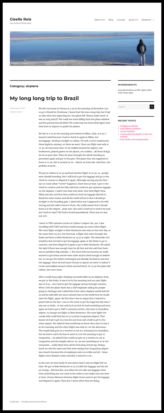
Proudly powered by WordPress (34, 402)
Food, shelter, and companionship (134, 139)
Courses (121, 20)
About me (99, 20)
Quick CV (133, 20)
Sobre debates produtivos (130, 129)
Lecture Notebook (127, 131)
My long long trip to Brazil (44, 98)
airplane (13, 112)
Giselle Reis (20, 19)
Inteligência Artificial (128, 126)
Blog (110, 20)
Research (146, 20)
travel (20, 112)
